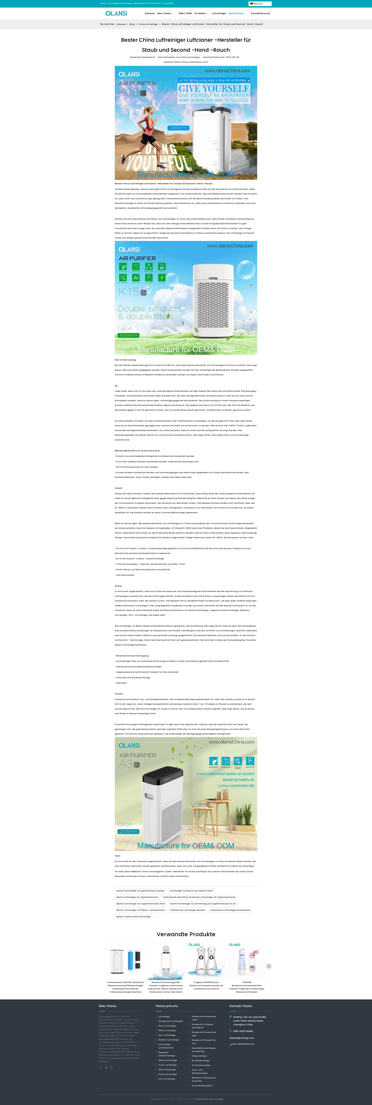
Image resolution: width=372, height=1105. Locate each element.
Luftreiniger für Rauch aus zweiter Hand (191, 890)
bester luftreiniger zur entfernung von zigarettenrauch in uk (202, 903)
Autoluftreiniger (200, 610)
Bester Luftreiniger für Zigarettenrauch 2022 (141, 903)
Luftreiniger (143, 498)
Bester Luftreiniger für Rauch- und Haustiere (141, 910)
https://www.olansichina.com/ (191, 62)
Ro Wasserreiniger (201, 1060)
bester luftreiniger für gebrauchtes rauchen (140, 890)
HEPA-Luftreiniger (167, 1069)
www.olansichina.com (242, 1044)
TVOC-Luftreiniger (167, 1065)
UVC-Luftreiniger (166, 1079)
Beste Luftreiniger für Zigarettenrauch (137, 897)
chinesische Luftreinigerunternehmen (230, 910)
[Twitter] (106, 1067)
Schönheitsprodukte (202, 1085)
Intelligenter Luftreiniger (170, 1021)
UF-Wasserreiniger (201, 1065)
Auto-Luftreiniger (167, 1035)
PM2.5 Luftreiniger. (167, 1030)
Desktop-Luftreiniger (168, 1039)
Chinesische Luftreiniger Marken (187, 910)
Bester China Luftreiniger (147, 871)
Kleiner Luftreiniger (167, 1060)
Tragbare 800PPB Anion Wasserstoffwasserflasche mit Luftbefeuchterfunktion (206, 985)
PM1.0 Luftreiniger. (167, 1025)
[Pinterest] (111, 1067)
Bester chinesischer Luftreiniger (134, 916)
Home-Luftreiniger (167, 1074)
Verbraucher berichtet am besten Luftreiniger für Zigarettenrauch (199, 897)
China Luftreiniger (169, 189)
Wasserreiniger (199, 1056)
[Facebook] (101, 1067)
